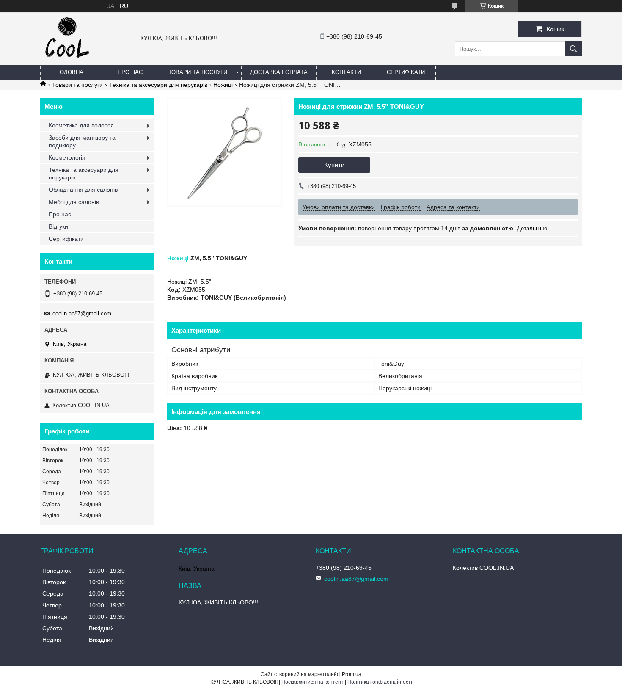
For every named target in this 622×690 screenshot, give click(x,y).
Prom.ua (351, 674)
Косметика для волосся (81, 125)
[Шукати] (573, 48)
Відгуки (58, 226)
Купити (334, 164)
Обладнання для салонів (83, 189)
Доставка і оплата (279, 72)
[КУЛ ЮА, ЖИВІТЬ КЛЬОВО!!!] (67, 61)
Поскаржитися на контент (312, 682)
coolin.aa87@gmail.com (81, 313)
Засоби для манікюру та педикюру (82, 141)
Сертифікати (406, 72)
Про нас (130, 72)
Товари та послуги (197, 72)
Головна (70, 72)
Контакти (346, 72)
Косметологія (67, 157)
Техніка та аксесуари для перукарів (158, 84)
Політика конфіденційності (379, 682)
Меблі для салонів (74, 202)
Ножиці (223, 84)
